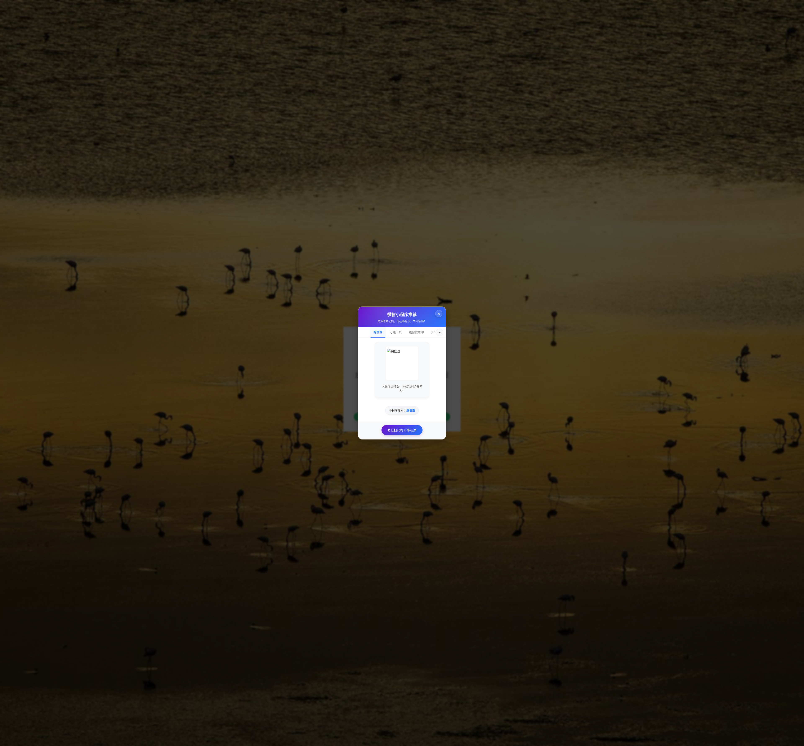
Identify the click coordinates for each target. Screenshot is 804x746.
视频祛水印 (416, 332)
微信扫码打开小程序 (402, 430)
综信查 (378, 332)
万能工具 (396, 332)
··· (439, 332)
